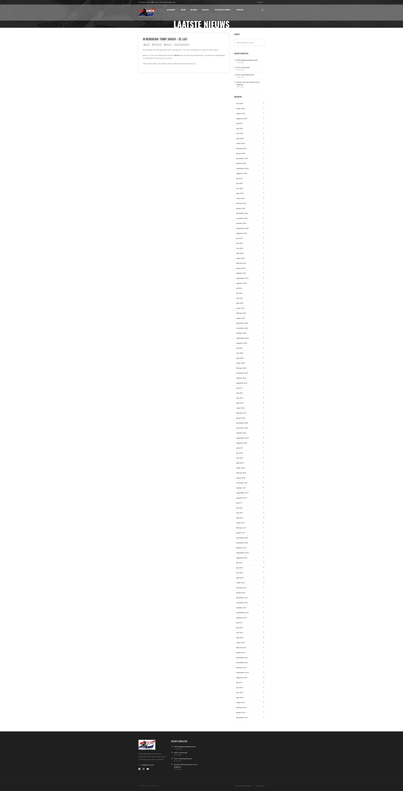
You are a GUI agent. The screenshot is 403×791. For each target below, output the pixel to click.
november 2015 (242, 603)
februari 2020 (241, 368)
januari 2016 (240, 593)
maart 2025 (240, 108)
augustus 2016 (241, 558)
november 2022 (242, 218)
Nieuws (168, 45)
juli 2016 (239, 563)
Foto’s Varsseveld (242, 67)
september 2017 (242, 493)
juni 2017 (239, 508)
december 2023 (242, 158)
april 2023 (240, 193)
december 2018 (242, 423)
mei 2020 (239, 353)
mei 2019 (239, 398)
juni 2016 (239, 568)
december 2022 (242, 213)
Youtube (173, 2)
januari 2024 (240, 153)
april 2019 (240, 403)
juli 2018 (239, 448)
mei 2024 (239, 133)
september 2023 (242, 168)
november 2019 (242, 373)
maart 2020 (240, 363)
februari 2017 (241, 528)
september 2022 (242, 228)
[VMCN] (147, 13)
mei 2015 (239, 632)
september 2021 (242, 278)
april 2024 (240, 138)
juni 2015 (239, 628)
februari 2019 (241, 413)
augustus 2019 (241, 383)
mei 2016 (239, 573)
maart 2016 (240, 583)
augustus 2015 (241, 618)
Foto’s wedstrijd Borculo (245, 75)
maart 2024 (240, 143)
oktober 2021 (241, 273)
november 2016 (242, 543)
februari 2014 (241, 707)
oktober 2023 (241, 163)
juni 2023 (239, 183)
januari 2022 (240, 268)
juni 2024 (239, 128)
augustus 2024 (241, 118)
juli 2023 (239, 178)
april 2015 (240, 638)
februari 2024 (241, 148)
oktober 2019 (241, 378)
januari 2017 (240, 533)
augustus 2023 (241, 173)
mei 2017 (239, 513)
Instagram (165, 2)
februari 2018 (241, 473)
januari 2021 (240, 318)
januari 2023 (240, 208)
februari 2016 (241, 588)
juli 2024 (239, 123)
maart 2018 (240, 468)
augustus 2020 (241, 343)
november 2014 (242, 662)
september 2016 (242, 553)
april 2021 (240, 303)
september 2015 (242, 613)
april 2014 (240, 697)
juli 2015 (239, 622)
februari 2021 (241, 313)
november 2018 (242, 428)
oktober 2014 (241, 667)
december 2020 (242, 323)
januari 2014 (240, 712)
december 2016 (242, 538)
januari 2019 (240, 418)
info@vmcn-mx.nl (146, 2)
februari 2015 (241, 648)
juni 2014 (239, 687)
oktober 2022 (241, 223)
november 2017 (242, 483)
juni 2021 (239, 293)
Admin (147, 45)
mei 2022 (239, 248)
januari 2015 (240, 652)
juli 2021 (239, 288)
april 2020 (240, 358)
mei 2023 (239, 188)
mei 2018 (239, 458)
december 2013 (242, 717)
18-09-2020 (157, 45)
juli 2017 (239, 503)
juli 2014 (239, 682)
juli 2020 (239, 348)
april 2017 (240, 518)
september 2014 (242, 672)
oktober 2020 (241, 333)
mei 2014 (239, 692)
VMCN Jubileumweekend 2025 (247, 60)
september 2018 (242, 438)
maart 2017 (240, 523)
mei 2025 (239, 103)
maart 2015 (240, 642)
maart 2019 (240, 408)
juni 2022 (239, 243)
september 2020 (242, 338)
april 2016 (240, 578)
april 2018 (240, 463)
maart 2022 (240, 258)
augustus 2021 (241, 283)
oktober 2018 (241, 433)
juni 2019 (239, 393)
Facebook (156, 2)
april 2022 (240, 253)
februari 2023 (241, 203)
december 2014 (242, 657)
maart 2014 (240, 702)
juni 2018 (239, 453)
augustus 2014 (241, 677)
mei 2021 (239, 298)
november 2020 (242, 328)
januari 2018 (240, 478)
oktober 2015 (241, 608)
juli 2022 (239, 238)
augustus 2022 (241, 233)
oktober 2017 (241, 488)
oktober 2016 (241, 548)
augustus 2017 (241, 498)
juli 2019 (239, 388)
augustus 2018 (241, 443)
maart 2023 (240, 198)
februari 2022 (241, 263)
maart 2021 (240, 308)
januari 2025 (240, 113)
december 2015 (242, 598)
